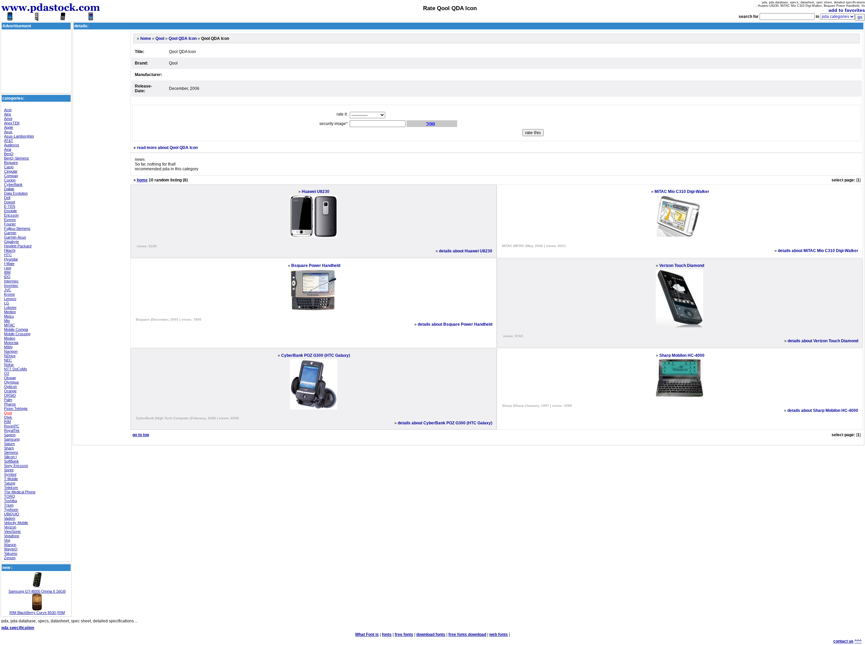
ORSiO (10, 395)
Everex (10, 220)
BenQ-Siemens (16, 158)
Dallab (9, 189)
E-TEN (9, 206)
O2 (6, 373)
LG (6, 303)
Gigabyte (11, 242)
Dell (7, 198)
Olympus (11, 382)
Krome (9, 294)
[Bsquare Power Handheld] (313, 309)
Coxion (10, 180)
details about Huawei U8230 (465, 251)
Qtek (8, 417)
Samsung (12, 439)
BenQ (9, 154)
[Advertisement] (36, 46)
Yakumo (10, 553)
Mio (7, 321)
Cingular (11, 171)
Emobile (10, 211)
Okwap (10, 378)
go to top (140, 434)
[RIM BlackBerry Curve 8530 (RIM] (37, 609)
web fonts (498, 634)
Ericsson (11, 215)
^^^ (858, 641)
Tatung (9, 483)
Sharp (9, 448)
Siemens (11, 452)
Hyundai (11, 259)
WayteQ (11, 549)
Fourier (10, 224)
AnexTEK (12, 123)
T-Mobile (11, 479)
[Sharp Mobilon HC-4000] (679, 395)
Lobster (10, 307)
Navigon (11, 351)
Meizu (9, 316)
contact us (843, 641)
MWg (8, 347)
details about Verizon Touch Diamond (823, 341)
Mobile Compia (16, 329)
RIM (7, 422)
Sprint (9, 470)
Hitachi (9, 250)
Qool (8, 413)
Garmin (10, 233)
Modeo (9, 338)
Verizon (10, 527)
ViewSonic (12, 531)
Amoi (8, 119)
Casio (9, 167)
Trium (9, 505)
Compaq (11, 176)
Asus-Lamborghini (19, 136)
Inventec (11, 285)
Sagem (10, 435)
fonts (387, 634)
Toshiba (10, 501)
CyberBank (13, 184)
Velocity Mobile (16, 523)
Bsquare (11, 162)
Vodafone (11, 536)
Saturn (9, 444)
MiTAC (9, 325)
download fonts (430, 634)
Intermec (11, 281)
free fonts (404, 634)
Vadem (9, 518)
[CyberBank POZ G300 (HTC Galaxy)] (313, 408)
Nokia (9, 365)
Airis (7, 114)
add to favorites (847, 10)
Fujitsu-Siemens (17, 228)
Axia (7, 149)
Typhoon (11, 509)
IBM (7, 272)
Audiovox (11, 145)
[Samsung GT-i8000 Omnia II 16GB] (37, 588)
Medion (10, 312)
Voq (7, 540)
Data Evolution (16, 193)
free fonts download (467, 634)
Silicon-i (10, 457)
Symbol (10, 474)
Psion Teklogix (16, 408)
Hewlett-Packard (17, 246)
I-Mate (9, 264)
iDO (7, 277)
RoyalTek (12, 430)
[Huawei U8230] (313, 236)
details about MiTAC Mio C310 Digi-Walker (818, 251)
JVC (7, 290)
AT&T (8, 141)
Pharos (10, 404)
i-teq (7, 268)
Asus (8, 132)
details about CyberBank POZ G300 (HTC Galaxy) (445, 423)
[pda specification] (50, 18)
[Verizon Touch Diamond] (679, 326)
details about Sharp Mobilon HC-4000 (822, 410)
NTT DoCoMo (15, 369)
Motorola (11, 343)
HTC (8, 255)
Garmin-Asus (15, 237)
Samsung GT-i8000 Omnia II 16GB (37, 591)
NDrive (10, 356)
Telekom (11, 488)
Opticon (10, 386)
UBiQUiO (11, 514)
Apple (8, 127)
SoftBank (11, 461)
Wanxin (10, 545)
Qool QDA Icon (183, 38)
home (145, 38)
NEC (8, 360)
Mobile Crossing (17, 334)
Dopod (9, 202)
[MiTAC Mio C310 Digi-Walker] (679, 235)
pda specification (17, 627)
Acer (8, 110)
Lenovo (10, 299)
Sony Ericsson (16, 466)
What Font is (367, 634)
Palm (8, 400)
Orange (10, 391)
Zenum (10, 558)
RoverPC (11, 426)
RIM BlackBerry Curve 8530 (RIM (37, 613)
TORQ (9, 496)
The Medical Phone (19, 492)
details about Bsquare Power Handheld (455, 324)
